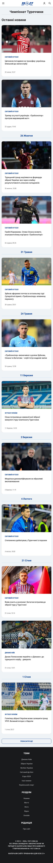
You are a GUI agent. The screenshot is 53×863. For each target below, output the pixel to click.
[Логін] (44, 3)
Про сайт (26, 829)
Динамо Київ (26, 759)
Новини (26, 798)
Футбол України (26, 768)
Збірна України (26, 764)
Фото (26, 807)
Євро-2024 (26, 776)
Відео (26, 811)
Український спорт (26, 785)
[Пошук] (50, 3)
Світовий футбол (26, 772)
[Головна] (26, 3)
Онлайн (26, 815)
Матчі (26, 803)
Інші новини (26, 781)
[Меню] (6, 3)
